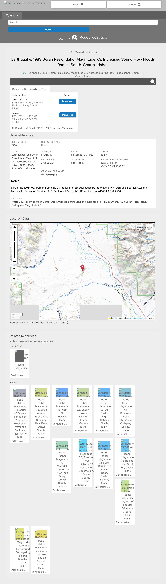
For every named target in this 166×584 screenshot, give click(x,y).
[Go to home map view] (14, 268)
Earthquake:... (19, 375)
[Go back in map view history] (14, 278)
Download (67, 101)
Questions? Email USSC (28, 128)
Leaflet (114, 318)
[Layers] (149, 228)
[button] (82, 267)
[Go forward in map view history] (14, 273)
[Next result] (96, 52)
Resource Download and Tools (29, 89)
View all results (84, 52)
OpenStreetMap (136, 318)
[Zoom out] (14, 261)
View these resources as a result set (32, 341)
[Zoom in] (14, 227)
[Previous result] (71, 52)
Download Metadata (61, 128)
